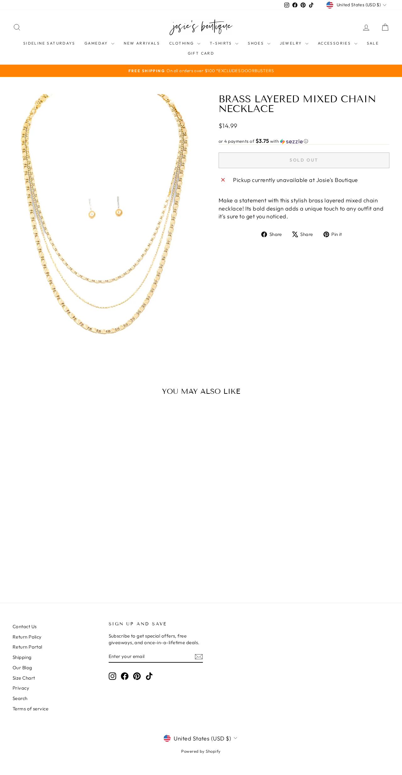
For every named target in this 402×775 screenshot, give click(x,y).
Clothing (182, 43)
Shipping (22, 657)
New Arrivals (142, 43)
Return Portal (27, 647)
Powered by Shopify (200, 751)
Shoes (256, 43)
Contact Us (25, 626)
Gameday (97, 43)
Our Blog (22, 668)
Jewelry (292, 43)
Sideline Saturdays (49, 43)
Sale (373, 43)
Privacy (21, 688)
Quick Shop (57, 537)
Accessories (335, 43)
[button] (304, 141)
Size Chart (24, 678)
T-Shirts (222, 43)
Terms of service (30, 709)
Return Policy (27, 637)
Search (20, 698)
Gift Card (201, 53)
